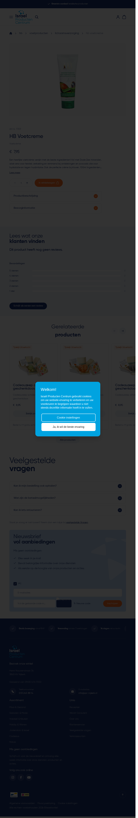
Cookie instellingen (68, 417)
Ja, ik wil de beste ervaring (68, 426)
